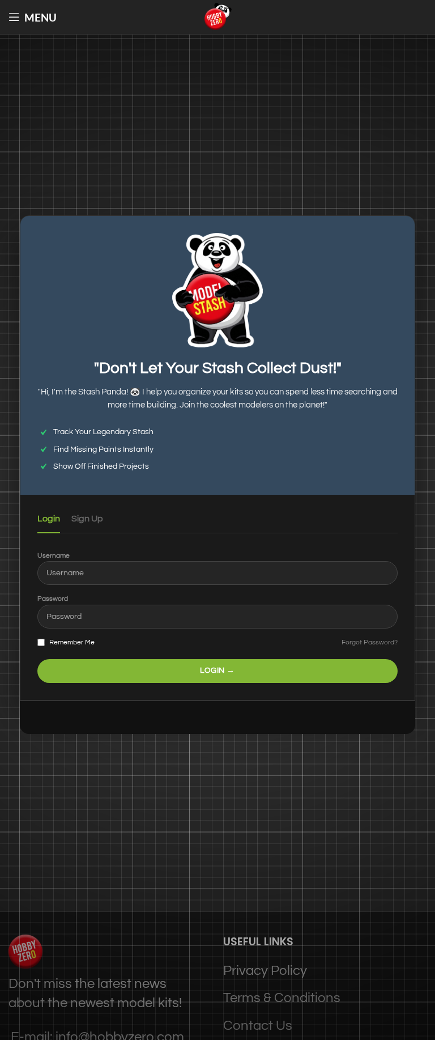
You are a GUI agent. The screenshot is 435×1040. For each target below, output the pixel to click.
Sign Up (87, 518)
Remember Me (71, 642)
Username (53, 555)
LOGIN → (217, 670)
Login (48, 518)
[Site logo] (217, 16)
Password (52, 598)
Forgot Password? (370, 642)
